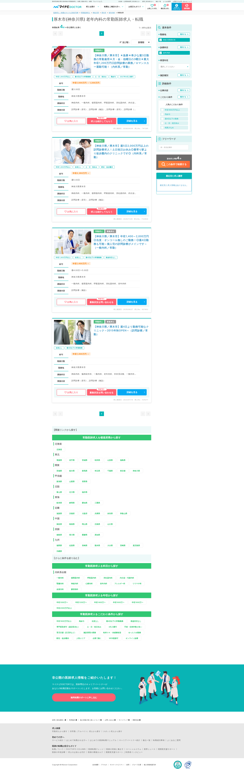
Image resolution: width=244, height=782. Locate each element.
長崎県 (84, 545)
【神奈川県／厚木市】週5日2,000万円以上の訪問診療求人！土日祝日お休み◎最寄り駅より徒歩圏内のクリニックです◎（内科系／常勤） (121, 151)
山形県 (110, 460)
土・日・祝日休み (94, 627)
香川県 (72, 535)
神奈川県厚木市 (169, 40)
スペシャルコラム (133, 749)
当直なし (95, 621)
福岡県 (59, 545)
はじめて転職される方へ (76, 740)
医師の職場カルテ (95, 752)
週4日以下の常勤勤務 (114, 621)
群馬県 (84, 471)
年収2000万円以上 (64, 608)
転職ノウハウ (58, 749)
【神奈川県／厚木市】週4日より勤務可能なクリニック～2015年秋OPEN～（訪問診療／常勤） (121, 330)
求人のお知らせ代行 (76, 752)
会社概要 (95, 764)
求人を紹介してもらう (101, 121)
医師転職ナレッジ (96, 749)
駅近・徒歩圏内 (63, 638)
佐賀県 (72, 545)
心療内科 (89, 583)
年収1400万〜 (100, 602)
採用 (127, 764)
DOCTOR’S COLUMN (76, 749)
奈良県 (110, 513)
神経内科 (74, 583)
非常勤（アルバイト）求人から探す (85, 731)
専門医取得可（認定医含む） (68, 627)
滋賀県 (59, 513)
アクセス (104, 764)
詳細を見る (132, 121)
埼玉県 (97, 471)
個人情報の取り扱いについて (90, 720)
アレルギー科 (120, 583)
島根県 (72, 524)
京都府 (72, 513)
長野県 (84, 481)
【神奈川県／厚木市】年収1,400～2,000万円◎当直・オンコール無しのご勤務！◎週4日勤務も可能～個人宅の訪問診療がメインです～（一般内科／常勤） (121, 242)
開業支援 (136, 720)
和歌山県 (123, 513)
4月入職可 (113, 627)
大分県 (110, 545)
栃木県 (72, 471)
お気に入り (72, 121)
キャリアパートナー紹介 (129, 740)
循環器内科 (75, 578)
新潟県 (59, 481)
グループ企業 (136, 764)
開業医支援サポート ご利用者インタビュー (124, 752)
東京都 (122, 471)
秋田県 (97, 460)
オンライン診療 (132, 638)
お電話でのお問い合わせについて (182, 1)
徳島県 (59, 535)
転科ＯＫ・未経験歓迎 (112, 632)
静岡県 (72, 503)
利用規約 (72, 720)
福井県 (84, 492)
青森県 (59, 460)
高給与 (81, 621)
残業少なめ (169, 127)
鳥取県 (59, 524)
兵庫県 (97, 513)
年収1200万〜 (81, 602)
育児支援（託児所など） (66, 632)
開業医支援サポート (166, 749)
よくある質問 (167, 1)
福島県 (122, 460)
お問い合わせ (109, 720)
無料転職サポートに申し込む (84, 697)
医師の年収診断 (58, 752)
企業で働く (97, 638)
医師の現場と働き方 (114, 749)
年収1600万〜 (118, 602)
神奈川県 (96, 13)
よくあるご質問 (174, 740)
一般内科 (60, 578)
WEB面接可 (113, 638)
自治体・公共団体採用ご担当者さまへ (129, 1)
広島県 (97, 524)
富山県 (59, 492)
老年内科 (112, 13)
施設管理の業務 (89, 632)
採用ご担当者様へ (58, 720)
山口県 (110, 524)
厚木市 (104, 13)
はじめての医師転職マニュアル (103, 740)
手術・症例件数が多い (133, 627)
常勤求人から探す (59, 731)
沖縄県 (59, 551)
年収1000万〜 (62, 602)
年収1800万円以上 (64, 621)
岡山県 (84, 524)
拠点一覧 (158, 1)
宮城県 (84, 460)
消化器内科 (108, 578)
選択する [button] (183, 34)
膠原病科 (74, 589)
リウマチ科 (137, 583)
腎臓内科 (60, 583)
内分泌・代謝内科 (127, 578)
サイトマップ (123, 720)
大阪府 (84, 513)
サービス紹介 (58, 740)
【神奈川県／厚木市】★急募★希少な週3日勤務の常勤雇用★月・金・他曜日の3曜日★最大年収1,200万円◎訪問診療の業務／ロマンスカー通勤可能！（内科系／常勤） (121, 61)
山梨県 (72, 481)
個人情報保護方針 (150, 764)
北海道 (59, 449)
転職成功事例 (159, 740)
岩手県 (72, 460)
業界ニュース (149, 749)
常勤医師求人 (85, 13)
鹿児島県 (136, 545)
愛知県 (84, 503)
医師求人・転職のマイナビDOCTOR (65, 13)
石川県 (72, 492)
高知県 (97, 535)
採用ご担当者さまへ (148, 1)
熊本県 (97, 545)
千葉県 (110, 471)
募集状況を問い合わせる (101, 302)
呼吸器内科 (91, 578)
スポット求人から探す (112, 731)
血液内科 (60, 589)
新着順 (141, 42)
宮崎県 (122, 545)
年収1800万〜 (137, 602)
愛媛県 (84, 535)
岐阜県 (59, 503)
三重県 (97, 503)
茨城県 (59, 471)
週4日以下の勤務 (171, 119)
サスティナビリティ (117, 764)
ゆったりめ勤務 (134, 632)
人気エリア (80, 638)
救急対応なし (136, 621)
